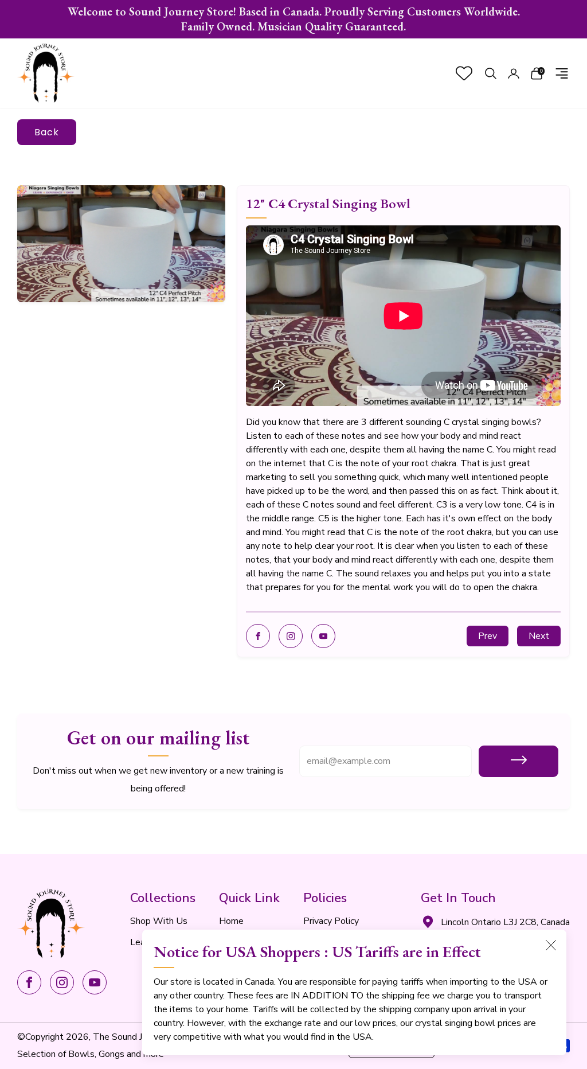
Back (46, 132)
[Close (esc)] (550, 945)
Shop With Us (158, 921)
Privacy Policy (331, 921)
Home (231, 921)
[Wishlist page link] (464, 73)
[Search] (490, 73)
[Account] (513, 73)
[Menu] (562, 73)
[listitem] (293, 19)
